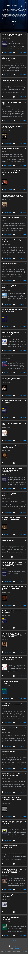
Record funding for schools (10, 217)
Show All (23, 30)
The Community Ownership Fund (12, 80)
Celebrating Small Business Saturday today (10, 918)
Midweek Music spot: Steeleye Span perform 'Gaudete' (11, 379)
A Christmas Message (8, 58)
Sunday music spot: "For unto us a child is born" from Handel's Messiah (12, 588)
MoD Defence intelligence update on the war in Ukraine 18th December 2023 (12, 470)
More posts (14, 940)
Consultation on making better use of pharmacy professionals (12, 774)
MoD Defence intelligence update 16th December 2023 (12, 611)
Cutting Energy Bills (8, 540)
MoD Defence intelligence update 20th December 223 (12, 310)
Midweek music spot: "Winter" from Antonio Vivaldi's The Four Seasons (11, 799)
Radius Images (17, 948)
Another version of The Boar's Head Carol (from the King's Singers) (11, 172)
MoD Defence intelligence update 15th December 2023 (12, 658)
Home (14, 24)
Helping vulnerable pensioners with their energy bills (11, 333)
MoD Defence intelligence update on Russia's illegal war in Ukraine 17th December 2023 (12, 564)
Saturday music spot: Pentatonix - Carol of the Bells (12, 127)
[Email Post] (14, 53)
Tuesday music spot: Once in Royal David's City (10, 446)
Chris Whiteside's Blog (14, 6)
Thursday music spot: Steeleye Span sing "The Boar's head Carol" (12, 196)
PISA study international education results (9, 846)
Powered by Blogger (14, 946)
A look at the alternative (9, 263)
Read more (23, 52)
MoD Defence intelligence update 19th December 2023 (12, 401)
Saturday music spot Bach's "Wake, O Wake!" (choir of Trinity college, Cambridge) (12, 635)
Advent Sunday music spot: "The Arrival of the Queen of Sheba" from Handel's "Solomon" (12, 871)
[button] (25, 34)
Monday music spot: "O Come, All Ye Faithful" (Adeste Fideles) (12, 518)
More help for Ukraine (8, 751)
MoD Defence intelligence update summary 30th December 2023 (12, 35)
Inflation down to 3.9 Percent (10, 356)
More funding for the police (10, 149)
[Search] (26, 3)
